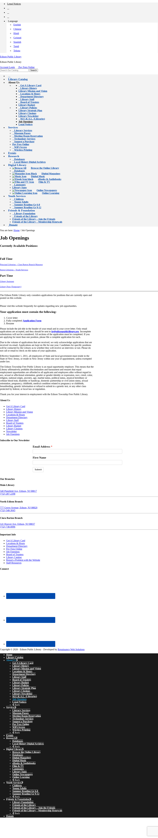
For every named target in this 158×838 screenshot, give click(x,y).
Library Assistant (7, 281)
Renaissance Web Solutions (71, 649)
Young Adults (19, 788)
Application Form (32, 320)
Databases (17, 741)
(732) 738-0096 (7, 526)
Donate (10, 816)
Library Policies (20, 685)
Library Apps (19, 771)
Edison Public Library (10, 56)
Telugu (16, 50)
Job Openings (13, 434)
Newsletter (11, 431)
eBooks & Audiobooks (24, 763)
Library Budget (13, 425)
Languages (18, 768)
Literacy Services (21, 710)
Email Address (41, 446)
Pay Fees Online (27, 67)
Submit (38, 469)
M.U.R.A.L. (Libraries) (24, 696)
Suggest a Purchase (22, 721)
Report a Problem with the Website (23, 560)
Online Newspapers (22, 774)
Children (17, 785)
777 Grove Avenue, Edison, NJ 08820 (18, 507)
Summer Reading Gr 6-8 (25, 791)
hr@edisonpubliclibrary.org (65, 331)
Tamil (16, 46)
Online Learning (21, 777)
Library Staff (12, 420)
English (17, 24)
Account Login (7, 67)
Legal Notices (19, 702)
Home (9, 654)
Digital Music (19, 760)
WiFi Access (18, 727)
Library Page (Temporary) (10, 287)
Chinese (17, 29)
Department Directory (16, 417)
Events (9, 735)
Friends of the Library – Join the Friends (33, 807)
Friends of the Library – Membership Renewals (37, 810)
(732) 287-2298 (7, 494)
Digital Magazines (21, 757)
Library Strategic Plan (24, 688)
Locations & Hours (15, 414)
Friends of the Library (24, 805)
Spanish (17, 42)
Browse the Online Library (26, 752)
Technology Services (22, 718)
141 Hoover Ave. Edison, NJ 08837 (17, 524)
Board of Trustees (14, 423)
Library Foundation (22, 802)
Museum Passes (20, 713)
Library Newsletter (22, 693)
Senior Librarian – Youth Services (14, 270)
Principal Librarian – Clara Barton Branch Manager (21, 265)
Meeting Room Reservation (26, 716)
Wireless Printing (21, 730)
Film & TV (18, 766)
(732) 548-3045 (7, 510)
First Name (39, 457)
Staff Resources (13, 563)
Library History (13, 409)
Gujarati (17, 37)
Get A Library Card (15, 406)
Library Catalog (14, 557)
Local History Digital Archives (28, 743)
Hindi (16, 33)
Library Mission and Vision (19, 412)
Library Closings (14, 428)
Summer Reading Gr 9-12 (25, 794)
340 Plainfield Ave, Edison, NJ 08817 (18, 491)
